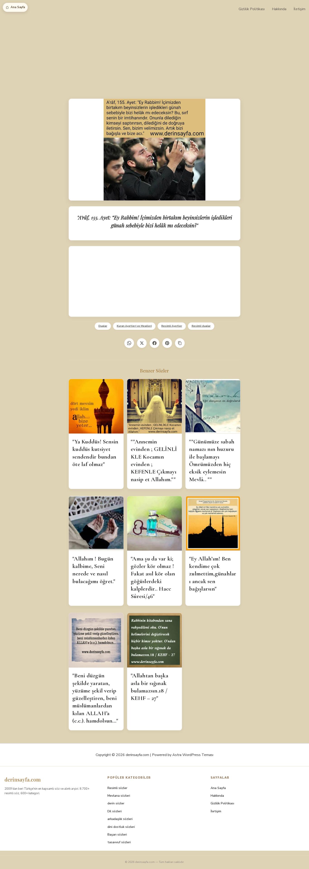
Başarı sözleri (117, 834)
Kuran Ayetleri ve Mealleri (134, 326)
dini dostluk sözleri (121, 827)
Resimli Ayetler (171, 326)
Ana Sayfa (18, 7)
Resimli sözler (117, 788)
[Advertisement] (154, 52)
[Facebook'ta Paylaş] (154, 343)
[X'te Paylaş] (142, 343)
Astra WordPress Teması (192, 754)
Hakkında (279, 9)
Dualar (102, 326)
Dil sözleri (114, 811)
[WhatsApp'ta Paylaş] (129, 343)
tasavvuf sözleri (119, 842)
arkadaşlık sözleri (120, 819)
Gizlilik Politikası (252, 9)
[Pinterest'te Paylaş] (167, 343)
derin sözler (115, 803)
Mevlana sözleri (118, 796)
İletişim (299, 9)
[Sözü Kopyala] (180, 343)
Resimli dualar (201, 326)
